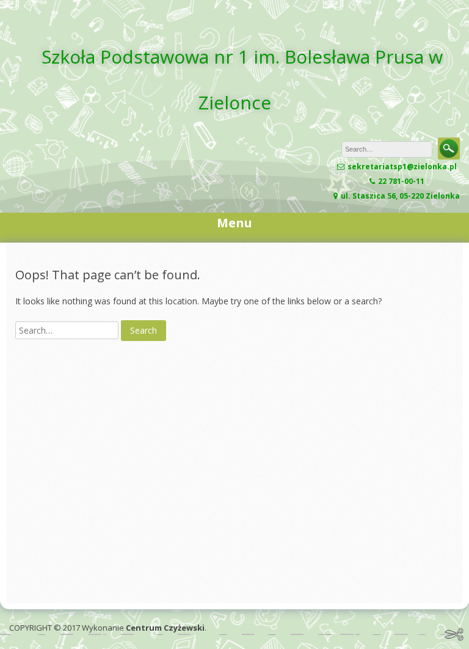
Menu (234, 223)
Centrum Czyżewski (165, 627)
